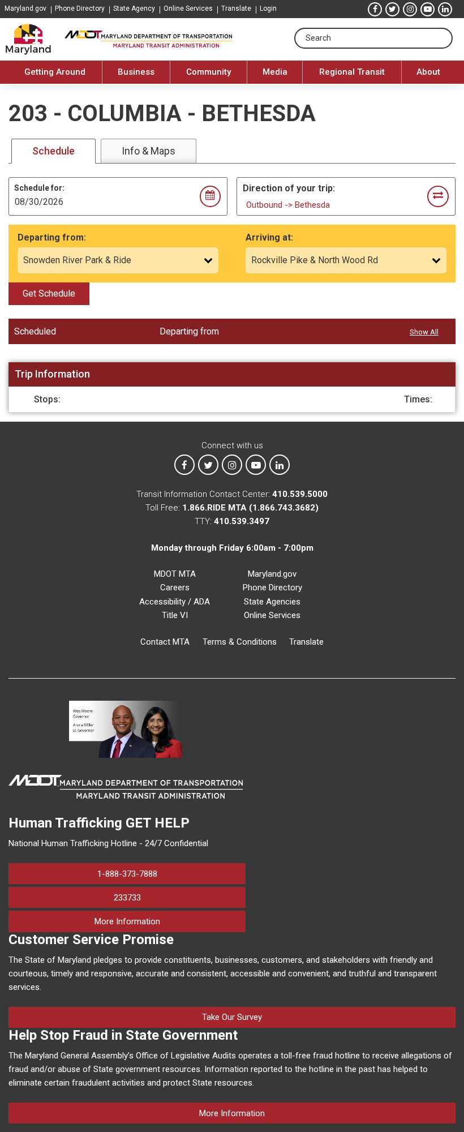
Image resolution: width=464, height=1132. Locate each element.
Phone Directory (80, 8)
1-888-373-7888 (127, 874)
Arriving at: (269, 237)
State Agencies (272, 602)
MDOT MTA (175, 574)
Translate (236, 8)
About (428, 72)
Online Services (188, 8)
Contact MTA (165, 642)
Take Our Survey (232, 1017)
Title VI (175, 615)
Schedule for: (39, 187)
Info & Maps (148, 151)
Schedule (53, 151)
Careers (175, 587)
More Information (170, 921)
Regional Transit (352, 72)
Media (275, 72)
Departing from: (52, 237)
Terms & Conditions (240, 642)
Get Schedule (49, 293)
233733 (127, 898)
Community (208, 72)
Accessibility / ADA (174, 602)
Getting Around (54, 72)
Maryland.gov (25, 8)
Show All (424, 332)
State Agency (134, 8)
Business (136, 72)
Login (268, 8)
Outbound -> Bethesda (288, 205)
